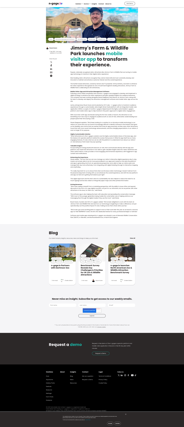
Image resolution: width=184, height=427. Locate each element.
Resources (73, 383)
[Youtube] (133, 376)
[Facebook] (129, 376)
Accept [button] (110, 423)
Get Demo (129, 3)
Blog (53, 233)
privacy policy (101, 327)
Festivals (48, 386)
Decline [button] (118, 423)
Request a (65, 344)
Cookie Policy (103, 383)
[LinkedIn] (122, 376)
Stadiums (49, 400)
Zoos (47, 376)
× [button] (125, 414)
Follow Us (120, 372)
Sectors (86, 4)
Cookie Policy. (88, 419)
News (71, 379)
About (62, 372)
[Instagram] (126, 376)
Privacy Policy (103, 379)
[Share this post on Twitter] (51, 62)
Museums (49, 390)
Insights (94, 4)
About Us (108, 4)
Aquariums (49, 379)
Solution (78, 4)
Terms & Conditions (105, 376)
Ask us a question (87, 376)
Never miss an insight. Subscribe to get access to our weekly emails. (92, 298)
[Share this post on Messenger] (51, 76)
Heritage (49, 393)
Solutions (49, 372)
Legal (101, 372)
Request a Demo (100, 353)
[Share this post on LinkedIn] (51, 69)
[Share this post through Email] (51, 72)
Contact (101, 4)
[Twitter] (119, 376)
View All (132, 238)
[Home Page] (56, 3)
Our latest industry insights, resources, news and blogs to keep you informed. (73, 238)
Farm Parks (49, 397)
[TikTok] (136, 376)
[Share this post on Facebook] (51, 65)
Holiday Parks (50, 383)
